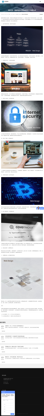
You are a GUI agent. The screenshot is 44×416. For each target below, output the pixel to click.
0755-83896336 (6, 383)
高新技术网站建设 (25, 14)
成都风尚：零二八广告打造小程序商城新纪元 (12, 314)
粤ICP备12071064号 (25, 413)
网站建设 (41, 14)
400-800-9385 (5, 382)
